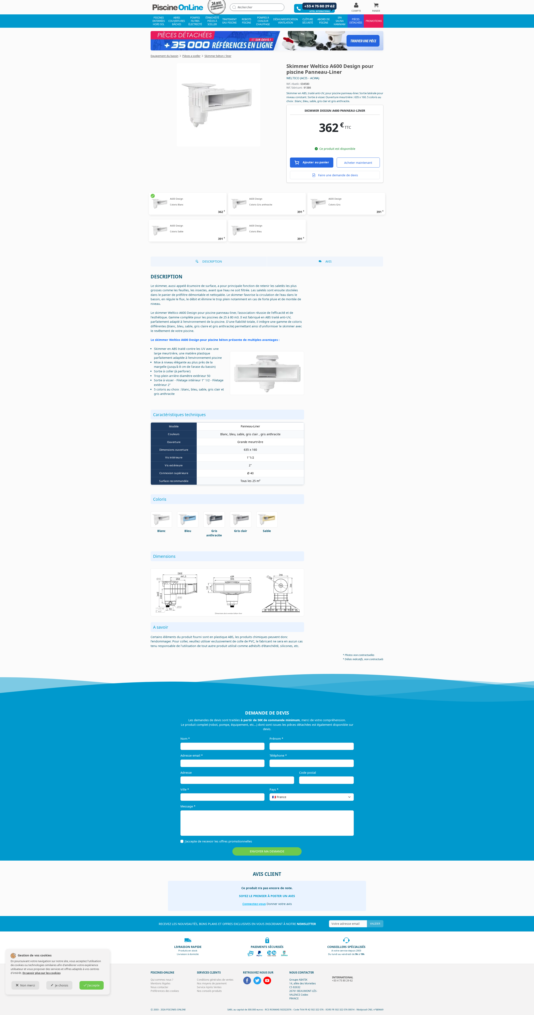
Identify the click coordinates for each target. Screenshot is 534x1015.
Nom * (185, 739)
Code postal (307, 773)
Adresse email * (191, 755)
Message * (187, 806)
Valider (375, 923)
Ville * (184, 789)
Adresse (186, 773)
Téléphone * (278, 755)
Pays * (274, 789)
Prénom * (276, 739)
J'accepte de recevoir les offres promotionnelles (218, 841)
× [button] (345, 797)
